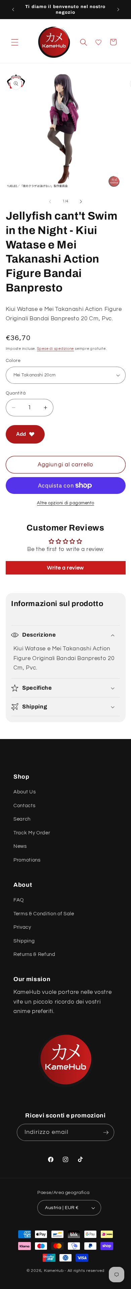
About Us (24, 791)
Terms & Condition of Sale (43, 913)
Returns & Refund (34, 954)
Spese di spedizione (55, 349)
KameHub (53, 1271)
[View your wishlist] (98, 42)
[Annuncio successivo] (118, 9)
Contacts (24, 805)
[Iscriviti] (106, 1132)
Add (21, 434)
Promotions (27, 860)
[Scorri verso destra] (81, 201)
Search (22, 819)
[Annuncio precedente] (13, 9)
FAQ (18, 900)
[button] (15, 42)
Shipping (24, 940)
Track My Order (31, 832)
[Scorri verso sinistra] (50, 201)
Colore (13, 360)
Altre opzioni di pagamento (65, 503)
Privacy (22, 927)
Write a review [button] (65, 567)
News (20, 846)
